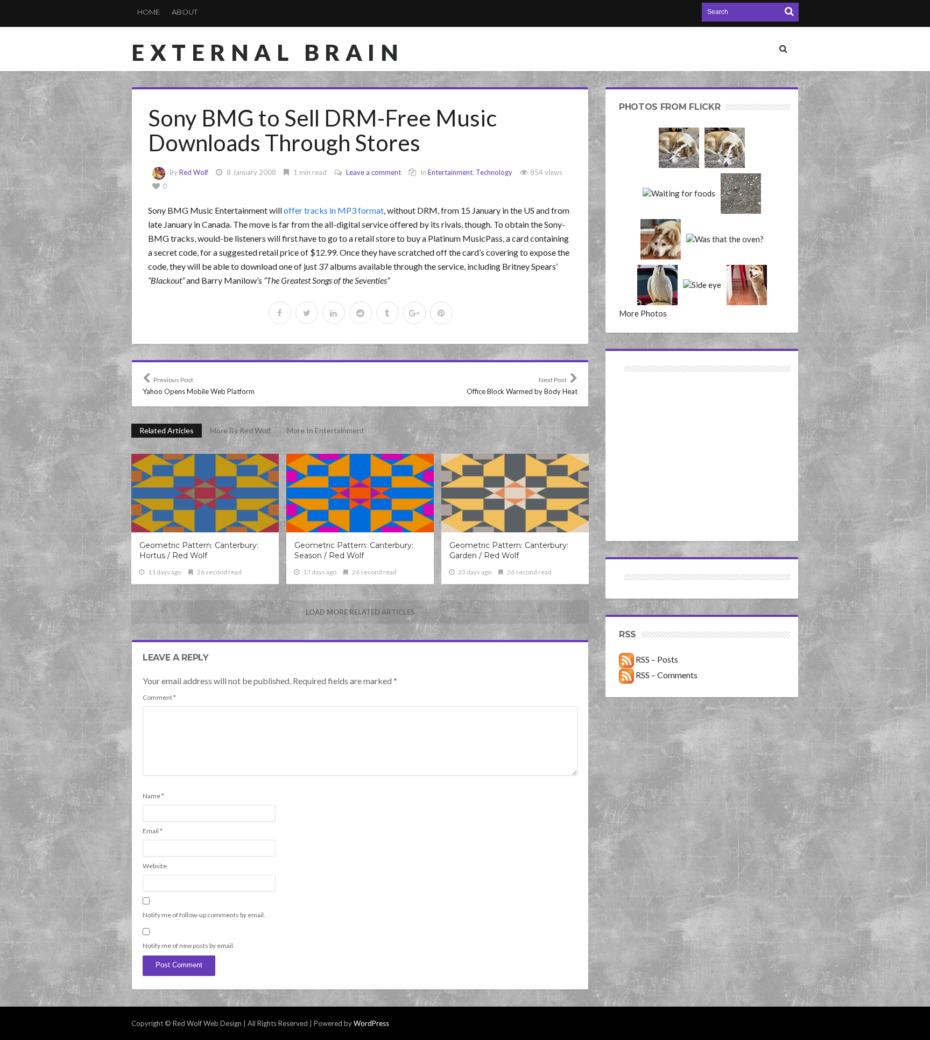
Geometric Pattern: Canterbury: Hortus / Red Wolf (198, 550)
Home (148, 12)
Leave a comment (373, 172)
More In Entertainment (325, 430)
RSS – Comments (666, 675)
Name (153, 796)
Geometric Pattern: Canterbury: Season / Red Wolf (353, 550)
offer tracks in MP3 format (334, 210)
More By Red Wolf (240, 430)
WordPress (371, 1023)
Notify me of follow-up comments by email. (204, 915)
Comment (159, 697)
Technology (494, 172)
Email (153, 831)
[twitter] (306, 312)
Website (155, 866)
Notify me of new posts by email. (189, 945)
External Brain (267, 52)
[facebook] (280, 312)
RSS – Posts (656, 659)
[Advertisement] (660, 413)
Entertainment (450, 172)
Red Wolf (193, 172)
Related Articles (166, 430)
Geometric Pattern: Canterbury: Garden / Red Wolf (508, 550)
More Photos (643, 313)
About (185, 12)
